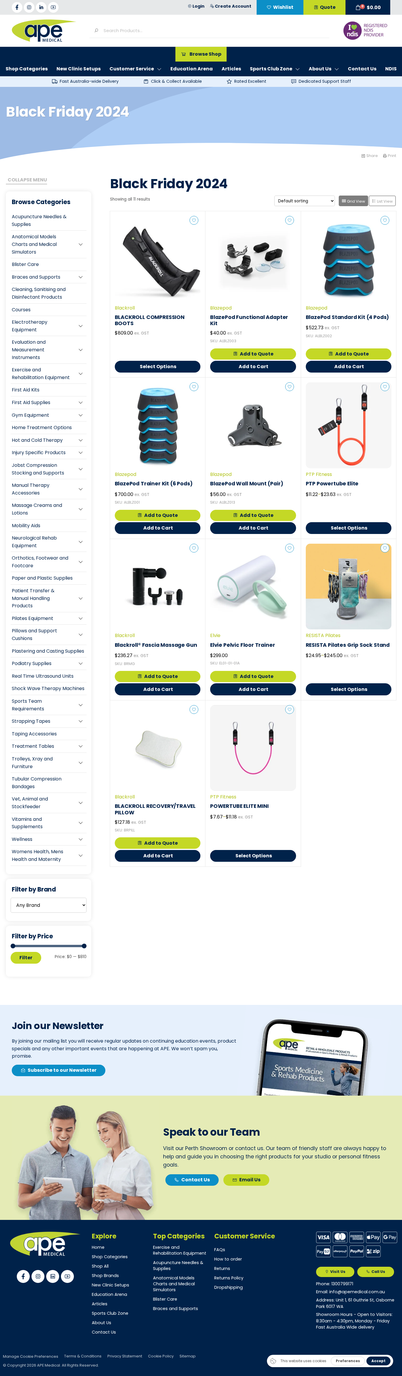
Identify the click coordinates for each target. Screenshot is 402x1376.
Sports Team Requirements (28, 705)
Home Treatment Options (42, 427)
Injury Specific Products (39, 452)
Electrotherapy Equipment (29, 326)
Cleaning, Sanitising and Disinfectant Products (39, 293)
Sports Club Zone (110, 1313)
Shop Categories (110, 1257)
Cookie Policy (161, 1356)
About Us (101, 1323)
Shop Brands (105, 1276)
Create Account (233, 6)
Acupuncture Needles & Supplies (39, 220)
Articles (99, 1304)
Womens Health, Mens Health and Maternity (37, 855)
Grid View (355, 201)
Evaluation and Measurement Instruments (29, 349)
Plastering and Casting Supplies (48, 651)
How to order (228, 1259)
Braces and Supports (36, 277)
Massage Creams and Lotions (37, 509)
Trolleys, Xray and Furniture (32, 762)
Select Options (158, 366)
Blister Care (25, 264)
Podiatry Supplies (32, 663)
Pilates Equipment (32, 618)
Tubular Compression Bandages (37, 782)
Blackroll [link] (125, 308)
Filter (25, 957)
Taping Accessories (34, 733)
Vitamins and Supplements (27, 823)
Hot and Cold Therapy (37, 440)
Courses (21, 309)
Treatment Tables (33, 746)
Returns (222, 1268)
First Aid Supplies (31, 402)
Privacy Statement (124, 1356)
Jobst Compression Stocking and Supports (38, 469)
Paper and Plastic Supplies (42, 578)
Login (198, 6)
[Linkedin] (52, 1276)
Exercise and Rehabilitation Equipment (41, 373)
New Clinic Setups (110, 1285)
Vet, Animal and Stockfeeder (30, 803)
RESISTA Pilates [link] (323, 635)
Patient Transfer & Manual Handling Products (33, 598)
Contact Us (104, 1332)
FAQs (219, 1250)
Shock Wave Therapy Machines (48, 688)
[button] (367, 7)
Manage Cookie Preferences (30, 1356)
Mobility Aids (26, 525)
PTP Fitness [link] (319, 474)
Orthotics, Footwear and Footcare (40, 562)
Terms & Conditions (83, 1356)
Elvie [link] (215, 635)
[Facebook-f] (17, 7)
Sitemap (188, 1356)
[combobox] (214, 30)
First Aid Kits (25, 389)
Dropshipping (228, 1287)
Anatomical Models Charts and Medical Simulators (34, 244)
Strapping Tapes (31, 721)
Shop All (100, 1266)
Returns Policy (228, 1278)
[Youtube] (53, 7)
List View (384, 201)
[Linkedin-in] (41, 7)
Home (98, 1247)
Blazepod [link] (221, 308)
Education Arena (109, 1294)
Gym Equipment (30, 415)
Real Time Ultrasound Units (43, 676)
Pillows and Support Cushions (34, 634)
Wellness (22, 839)
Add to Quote (256, 353)
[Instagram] (29, 7)
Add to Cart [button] (253, 366)
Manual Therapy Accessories (30, 489)
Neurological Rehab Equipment (34, 542)
